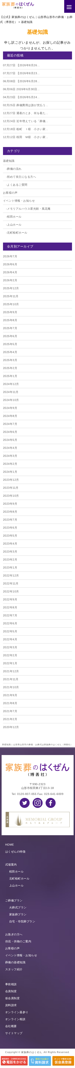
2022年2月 (10, 655)
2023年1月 (10, 567)
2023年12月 (11, 479)
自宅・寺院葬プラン (22, 921)
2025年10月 (11, 304)
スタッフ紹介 (14, 969)
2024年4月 (10, 447)
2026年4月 (10, 272)
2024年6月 (10, 431)
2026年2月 (10, 280)
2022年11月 (11, 583)
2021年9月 (10, 695)
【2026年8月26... (21, 65)
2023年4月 (10, 543)
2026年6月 (10, 264)
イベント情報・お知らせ (19, 200)
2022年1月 (10, 663)
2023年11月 (11, 487)
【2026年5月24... (21, 97)
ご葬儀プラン (14, 900)
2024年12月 (11, 384)
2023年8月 (10, 511)
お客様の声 (10, 192)
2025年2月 (10, 368)
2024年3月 (10, 455)
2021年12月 (11, 671)
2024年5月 (10, 439)
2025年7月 (10, 328)
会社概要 (11, 1026)
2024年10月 (11, 400)
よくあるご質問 (17, 184)
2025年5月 (10, 344)
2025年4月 (10, 352)
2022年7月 (10, 615)
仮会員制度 (12, 998)
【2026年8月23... (21, 73)
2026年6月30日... (21, 89)
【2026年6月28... (21, 81)
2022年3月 (10, 647)
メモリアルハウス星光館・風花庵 (29, 208)
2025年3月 (10, 360)
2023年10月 (11, 495)
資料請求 (11, 1005)
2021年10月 (11, 687)
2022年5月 (10, 631)
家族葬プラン (18, 914)
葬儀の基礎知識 (15, 962)
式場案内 (11, 864)
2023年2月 (10, 559)
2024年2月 (10, 463)
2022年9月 (10, 599)
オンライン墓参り (16, 1012)
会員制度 (11, 991)
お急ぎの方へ (14, 934)
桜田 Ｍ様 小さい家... (25, 137)
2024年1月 (10, 471)
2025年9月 (10, 312)
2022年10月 (11, 591)
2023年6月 (10, 527)
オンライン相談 (15, 1019)
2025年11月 (11, 296)
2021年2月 (10, 719)
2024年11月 (11, 392)
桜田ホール (14, 216)
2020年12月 (11, 727)
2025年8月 (10, 320)
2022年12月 (11, 575)
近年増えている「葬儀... (25, 121)
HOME (9, 844)
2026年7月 (10, 256)
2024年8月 (10, 416)
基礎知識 (9, 160)
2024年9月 (10, 408)
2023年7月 (10, 519)
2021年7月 (10, 711)
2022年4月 (10, 639)
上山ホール (14, 224)
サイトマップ (14, 1033)
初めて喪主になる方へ (21, 176)
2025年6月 (10, 336)
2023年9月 (10, 503)
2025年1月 (10, 376)
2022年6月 (10, 623)
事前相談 (11, 984)
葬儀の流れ (14, 168)
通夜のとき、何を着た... (25, 113)
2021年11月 (11, 679)
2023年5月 (10, 535)
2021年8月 (10, 703)
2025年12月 (11, 288)
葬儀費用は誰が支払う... (25, 105)
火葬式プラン (18, 907)
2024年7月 (10, 423)
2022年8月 (10, 607)
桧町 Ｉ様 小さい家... (25, 129)
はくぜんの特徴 (15, 851)
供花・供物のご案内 (18, 941)
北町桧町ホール (17, 232)
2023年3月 (10, 551)
